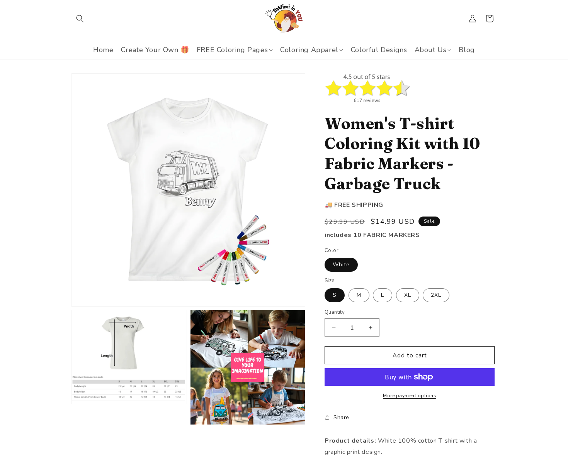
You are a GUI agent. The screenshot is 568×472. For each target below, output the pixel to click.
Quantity (335, 312)
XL (407, 295)
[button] (79, 18)
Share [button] (341, 417)
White (341, 264)
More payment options (409, 395)
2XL (436, 295)
